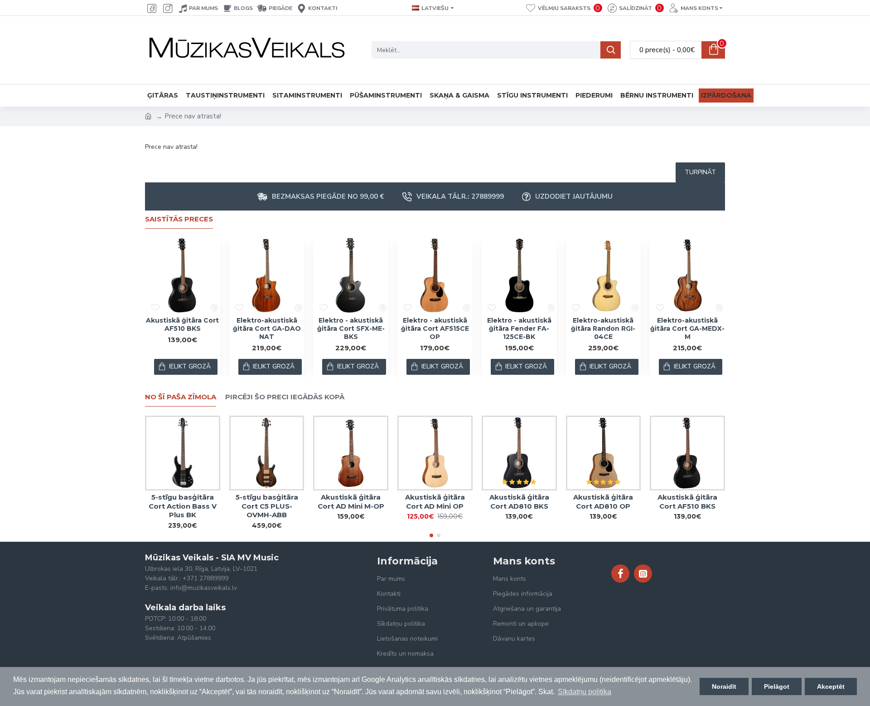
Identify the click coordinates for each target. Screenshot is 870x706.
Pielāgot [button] (776, 686)
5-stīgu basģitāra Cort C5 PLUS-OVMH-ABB (267, 506)
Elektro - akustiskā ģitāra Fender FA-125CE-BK (519, 328)
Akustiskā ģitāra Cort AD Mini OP (435, 501)
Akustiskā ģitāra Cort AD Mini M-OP (351, 501)
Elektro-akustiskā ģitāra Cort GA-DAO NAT (267, 328)
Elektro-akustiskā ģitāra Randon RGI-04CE (603, 328)
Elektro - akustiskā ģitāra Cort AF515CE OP (435, 328)
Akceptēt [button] (831, 686)
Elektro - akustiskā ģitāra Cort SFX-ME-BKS (351, 328)
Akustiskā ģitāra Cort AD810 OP (603, 501)
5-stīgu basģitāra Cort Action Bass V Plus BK (183, 506)
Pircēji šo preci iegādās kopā (284, 397)
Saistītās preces (179, 219)
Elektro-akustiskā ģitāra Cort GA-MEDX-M (687, 328)
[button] (431, 535)
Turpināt (700, 172)
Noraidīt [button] (724, 686)
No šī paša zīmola (180, 397)
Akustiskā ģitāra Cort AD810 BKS (519, 501)
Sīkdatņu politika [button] (584, 692)
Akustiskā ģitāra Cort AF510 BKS (182, 324)
